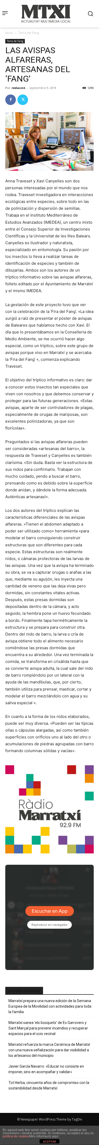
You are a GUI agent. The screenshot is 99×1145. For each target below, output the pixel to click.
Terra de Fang (28, 33)
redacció (18, 88)
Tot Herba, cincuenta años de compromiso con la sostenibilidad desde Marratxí (48, 1085)
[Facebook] (10, 99)
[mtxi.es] (45, 13)
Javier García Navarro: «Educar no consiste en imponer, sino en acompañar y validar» (46, 1069)
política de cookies (16, 1136)
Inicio (9, 33)
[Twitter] (22, 99)
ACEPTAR (49, 1141)
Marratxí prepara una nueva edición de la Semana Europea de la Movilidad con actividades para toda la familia (49, 1006)
